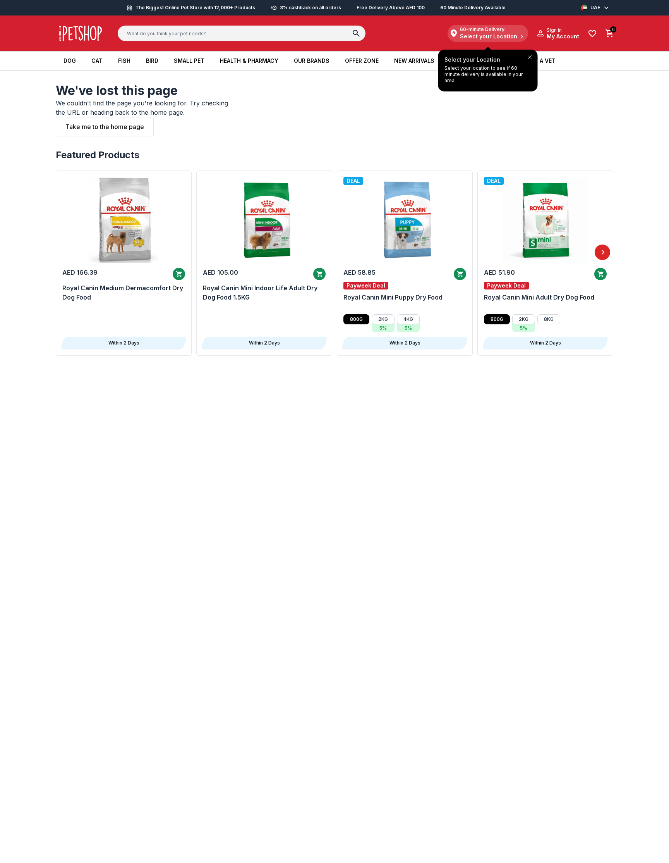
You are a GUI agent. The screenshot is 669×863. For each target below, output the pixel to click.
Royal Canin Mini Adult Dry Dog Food (539, 297)
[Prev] (66, 252)
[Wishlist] (592, 33)
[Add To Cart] (179, 274)
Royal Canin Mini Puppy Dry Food (393, 297)
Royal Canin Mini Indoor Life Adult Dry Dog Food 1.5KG (260, 292)
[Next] (602, 252)
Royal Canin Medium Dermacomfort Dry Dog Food (122, 292)
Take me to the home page (104, 127)
